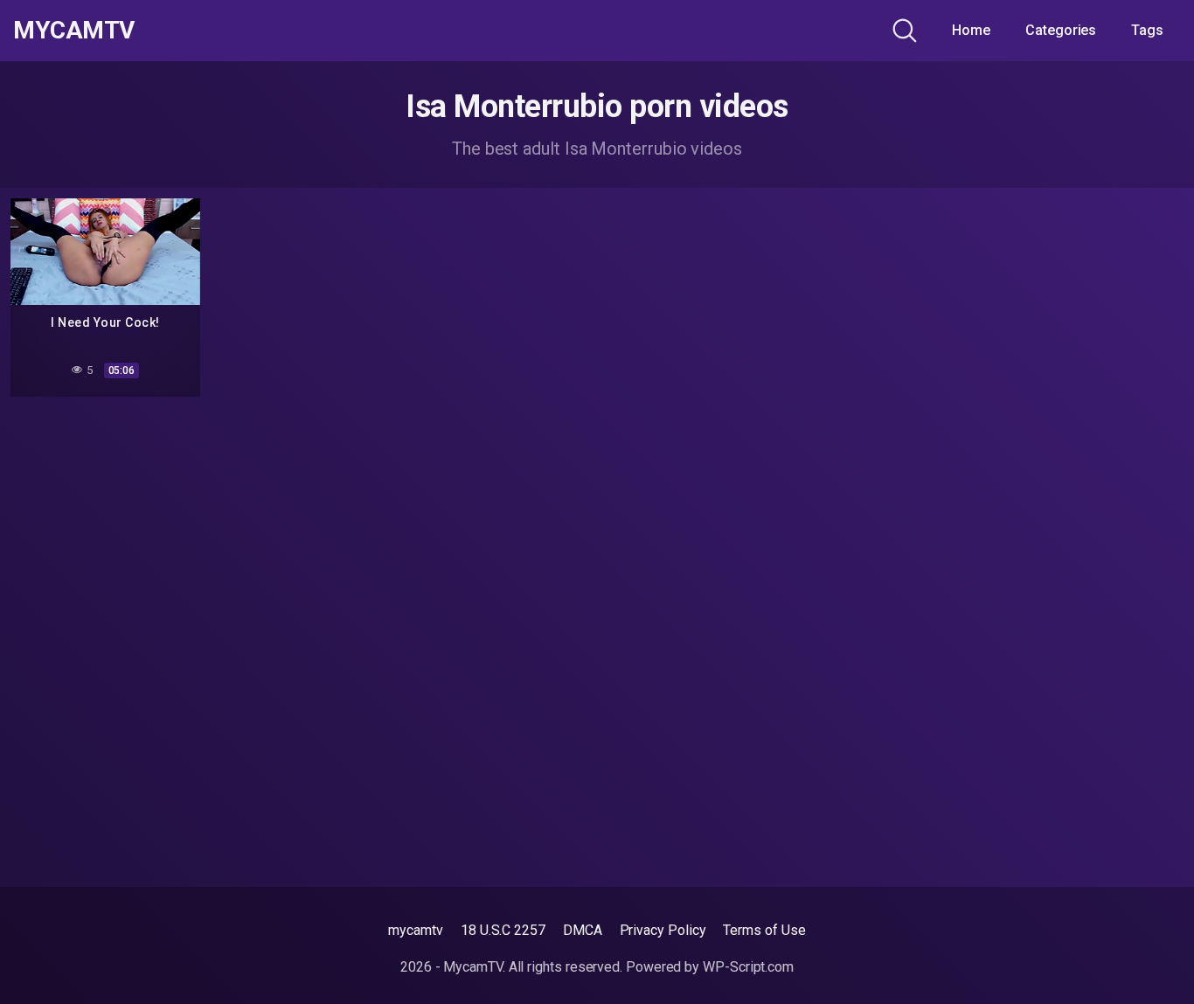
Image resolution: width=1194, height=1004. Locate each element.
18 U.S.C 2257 (503, 930)
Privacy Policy (663, 930)
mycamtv (415, 930)
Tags (1147, 30)
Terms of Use (764, 930)
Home (971, 30)
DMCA (582, 930)
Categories (1060, 30)
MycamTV (74, 30)
